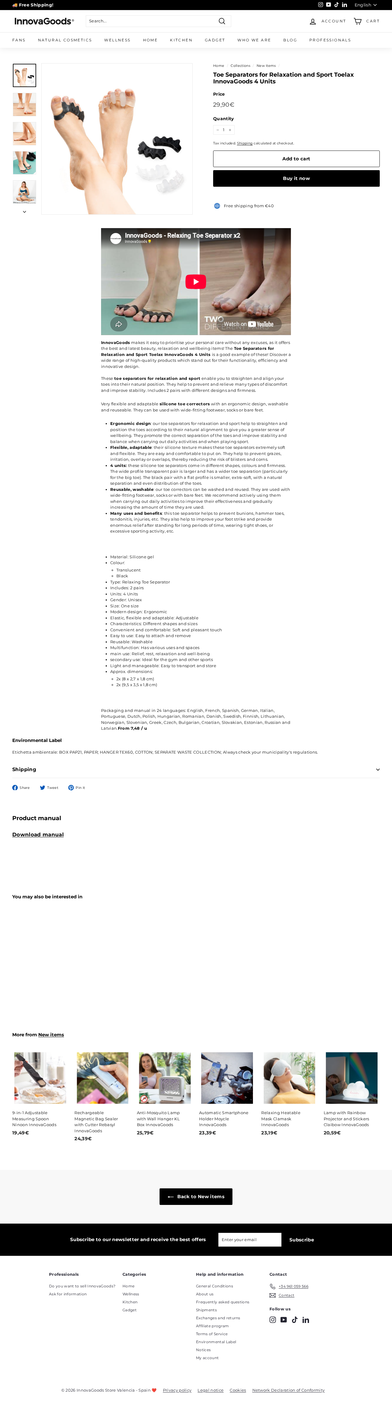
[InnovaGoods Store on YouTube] (284, 1320)
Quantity (223, 118)
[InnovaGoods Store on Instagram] (273, 1320)
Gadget (215, 40)
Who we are (254, 40)
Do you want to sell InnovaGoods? (82, 1286)
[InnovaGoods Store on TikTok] (295, 1320)
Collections (240, 65)
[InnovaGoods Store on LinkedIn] (306, 1320)
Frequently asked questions (222, 1302)
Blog (290, 40)
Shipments (206, 1310)
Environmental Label (216, 1342)
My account (207, 1357)
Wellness (117, 40)
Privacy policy (177, 1390)
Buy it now (296, 178)
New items (266, 65)
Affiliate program (212, 1326)
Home (150, 40)
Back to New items (200, 1196)
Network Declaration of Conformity (288, 1390)
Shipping (245, 143)
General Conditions (214, 1286)
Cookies (238, 1390)
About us (205, 1294)
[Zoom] (117, 138)
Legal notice (211, 1390)
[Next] (24, 210)
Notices (203, 1349)
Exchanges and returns (218, 1318)
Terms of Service (212, 1334)
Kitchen (181, 40)
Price (219, 94)
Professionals (330, 40)
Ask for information (68, 1294)
